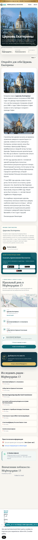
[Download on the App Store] (11, 267)
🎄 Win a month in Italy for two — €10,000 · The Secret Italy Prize (19, 1)
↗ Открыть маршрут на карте (19, 342)
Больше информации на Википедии (16, 446)
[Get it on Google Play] (27, 267)
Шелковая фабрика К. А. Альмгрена (17, 322)
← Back (4, 26)
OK (4, 537)
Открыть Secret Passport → (19, 364)
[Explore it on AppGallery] (19, 271)
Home (29, 4)
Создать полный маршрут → (19, 346)
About (35, 4)
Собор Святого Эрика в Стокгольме (17, 330)
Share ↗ (33, 57)
